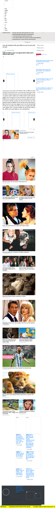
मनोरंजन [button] (6, 22)
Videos (6, 30)
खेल (5, 27)
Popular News (44, 54)
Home (6, 8)
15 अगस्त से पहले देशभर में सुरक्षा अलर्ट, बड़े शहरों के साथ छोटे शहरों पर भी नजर (44, 79)
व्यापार (5, 15)
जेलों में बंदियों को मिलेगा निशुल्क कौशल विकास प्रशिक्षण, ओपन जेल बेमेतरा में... (43, 70)
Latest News (38, 54)
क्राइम (5, 13)
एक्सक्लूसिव (6, 10)
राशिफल (6, 20)
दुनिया (5, 18)
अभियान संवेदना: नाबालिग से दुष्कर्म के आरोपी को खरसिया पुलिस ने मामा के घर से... (44, 61)
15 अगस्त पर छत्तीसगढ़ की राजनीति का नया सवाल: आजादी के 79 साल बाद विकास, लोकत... (44, 89)
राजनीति (6, 28)
